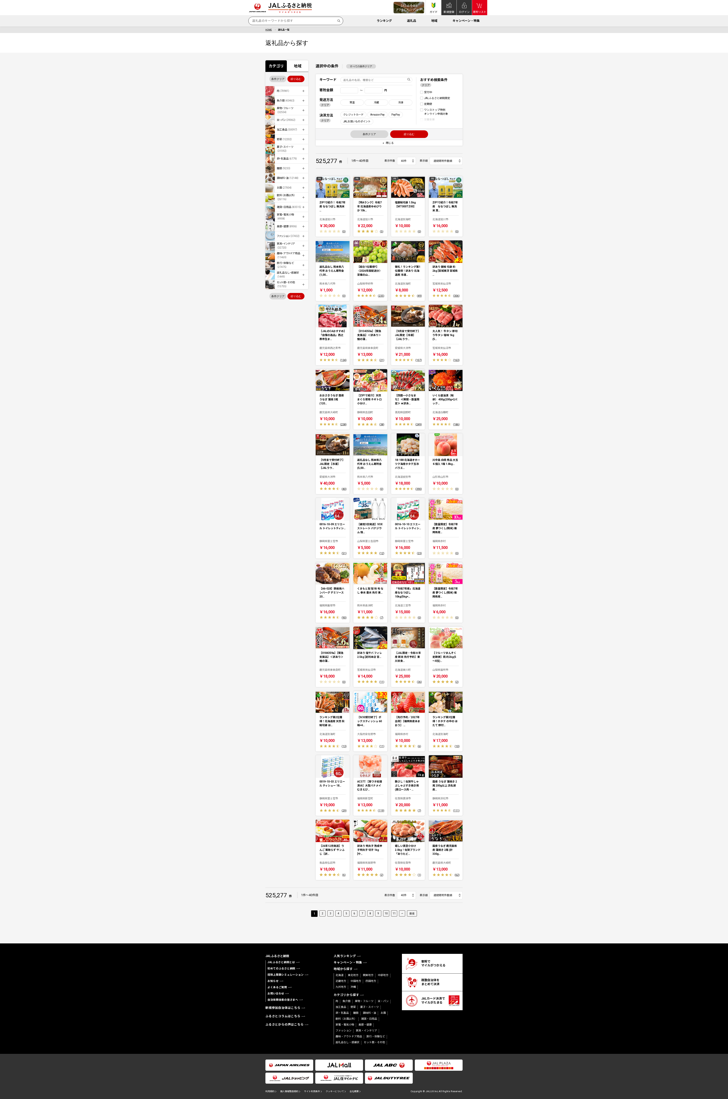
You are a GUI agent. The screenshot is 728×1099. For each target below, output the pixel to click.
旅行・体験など (375, 1036)
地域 (434, 21)
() (344, 231)
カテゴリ (276, 66)
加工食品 (341, 1006)
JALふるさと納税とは (281, 962)
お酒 (383, 1012)
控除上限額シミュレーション (286, 974)
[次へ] (402, 913)
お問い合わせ (276, 993)
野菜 (353, 1006)
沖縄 (353, 986)
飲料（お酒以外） (346, 1018)
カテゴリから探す (346, 995)
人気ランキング (345, 956)
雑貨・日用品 (369, 1018)
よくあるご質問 (277, 987)
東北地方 (353, 975)
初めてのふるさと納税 (281, 968)
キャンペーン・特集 (466, 21)
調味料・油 (369, 1012)
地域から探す (343, 969)
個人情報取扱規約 (289, 1091)
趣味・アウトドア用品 (349, 1036)
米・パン (383, 1001)
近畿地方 (341, 980)
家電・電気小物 (345, 1024)
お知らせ (273, 980)
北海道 (340, 975)
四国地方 (371, 980)
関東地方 (368, 975)
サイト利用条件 (312, 1091)
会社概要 (354, 1091)
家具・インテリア (366, 1030)
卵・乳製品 (342, 1012)
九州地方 (341, 986)
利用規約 (270, 1091)
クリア (325, 104)
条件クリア (278, 78)
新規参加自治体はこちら (282, 1008)
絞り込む (296, 78)
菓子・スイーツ (369, 1006)
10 (386, 913)
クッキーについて (335, 1091)
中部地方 (383, 975)
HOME (268, 29)
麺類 (356, 1012)
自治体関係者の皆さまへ (283, 999)
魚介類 (347, 1001)
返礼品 (411, 21)
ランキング (384, 21)
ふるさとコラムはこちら (282, 1016)
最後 (412, 913)
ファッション (343, 1030)
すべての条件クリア (361, 66)
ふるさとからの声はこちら (284, 1024)
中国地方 (356, 980)
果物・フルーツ (364, 1001)
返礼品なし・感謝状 (347, 1042)
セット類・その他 (374, 1042)
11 (394, 913)
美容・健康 (365, 1024)
